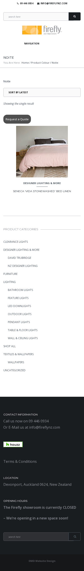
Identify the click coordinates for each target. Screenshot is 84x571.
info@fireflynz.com (54, 3)
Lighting (9, 282)
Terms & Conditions (20, 461)
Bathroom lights (20, 290)
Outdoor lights (19, 314)
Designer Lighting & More (42, 183)
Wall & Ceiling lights (23, 338)
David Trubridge (19, 258)
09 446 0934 (26, 3)
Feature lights (18, 298)
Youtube (41, 9)
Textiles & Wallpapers (18, 354)
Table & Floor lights (22, 330)
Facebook (34, 9)
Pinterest (47, 9)
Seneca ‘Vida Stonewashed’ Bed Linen (42, 191)
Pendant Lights (19, 322)
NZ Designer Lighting (23, 266)
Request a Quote (17, 119)
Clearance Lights (15, 242)
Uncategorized (14, 370)
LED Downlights (19, 306)
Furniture (10, 274)
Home (25, 62)
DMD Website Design (42, 561)
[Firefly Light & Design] (42, 30)
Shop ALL (9, 346)
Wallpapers (16, 362)
